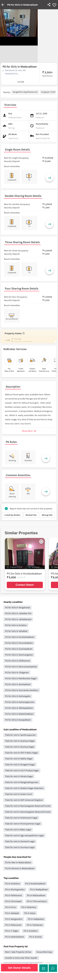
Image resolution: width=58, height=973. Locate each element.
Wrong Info (47, 515)
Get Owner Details (19, 967)
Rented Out (31, 515)
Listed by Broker (12, 515)
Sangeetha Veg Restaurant (25, 91)
